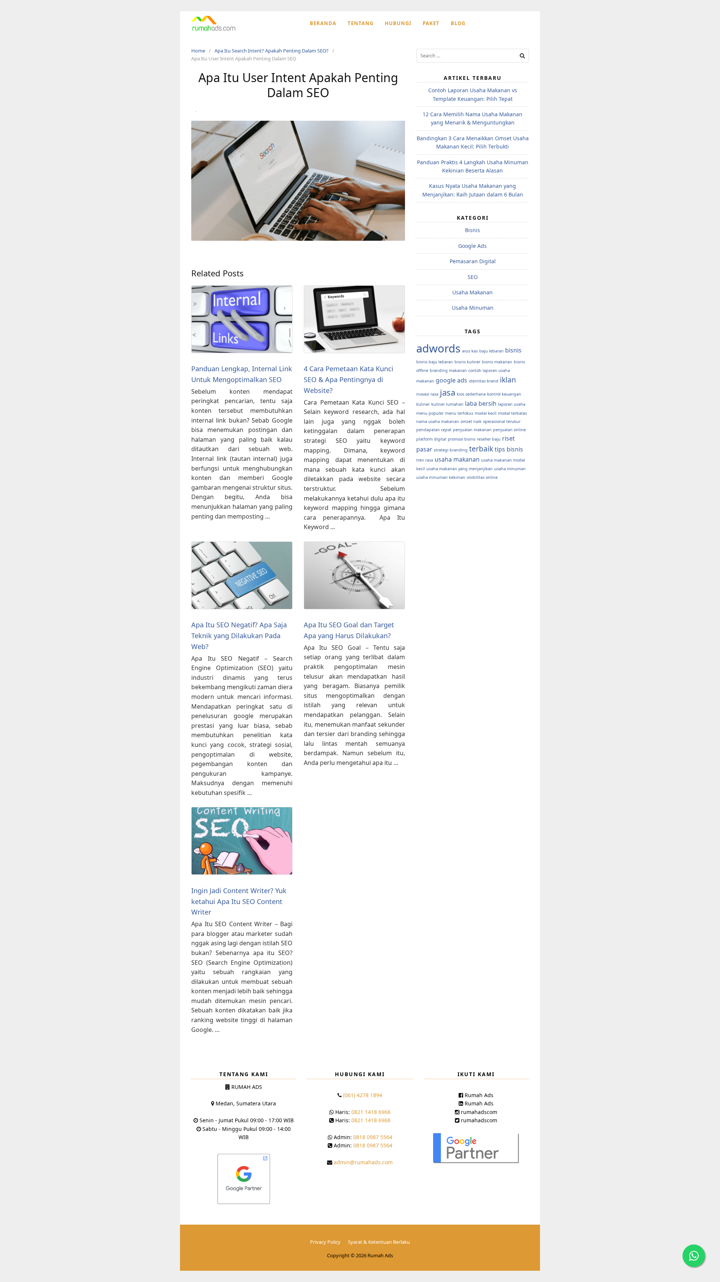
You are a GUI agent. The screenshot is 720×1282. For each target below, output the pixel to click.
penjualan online (509, 429)
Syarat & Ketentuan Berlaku (379, 1242)
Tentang (361, 23)
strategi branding (451, 450)
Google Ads (472, 245)
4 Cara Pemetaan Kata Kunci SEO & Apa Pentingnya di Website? (348, 379)
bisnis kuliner (467, 361)
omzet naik (471, 421)
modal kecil (485, 413)
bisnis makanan (497, 361)
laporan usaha (511, 404)
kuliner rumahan (447, 404)
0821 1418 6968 (370, 1112)
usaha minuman (510, 468)
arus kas (470, 351)
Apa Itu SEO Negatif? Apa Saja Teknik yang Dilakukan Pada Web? (239, 635)
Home (198, 50)
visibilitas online (482, 477)
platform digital (431, 439)
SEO (473, 276)
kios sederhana (471, 394)
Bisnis (472, 230)
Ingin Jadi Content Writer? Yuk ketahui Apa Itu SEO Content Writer (238, 901)
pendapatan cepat (434, 429)
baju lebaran (491, 351)
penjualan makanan (472, 429)
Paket (431, 23)
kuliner (423, 404)
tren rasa (424, 460)
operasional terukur (501, 421)
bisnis (513, 350)
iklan (508, 380)
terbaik (481, 449)
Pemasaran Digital (473, 261)
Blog (458, 23)
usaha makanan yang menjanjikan (459, 468)
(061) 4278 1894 (362, 1095)
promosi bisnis (462, 439)
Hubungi (398, 23)
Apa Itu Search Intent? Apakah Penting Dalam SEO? (271, 50)
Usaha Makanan (472, 292)
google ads (451, 380)
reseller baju (489, 439)
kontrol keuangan (504, 394)
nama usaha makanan (437, 421)
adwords (438, 348)
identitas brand (483, 381)
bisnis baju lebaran (434, 361)
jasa (447, 392)
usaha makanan (457, 459)
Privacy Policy (325, 1242)
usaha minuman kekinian (440, 477)
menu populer (430, 413)
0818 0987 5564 (372, 1137)
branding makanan (448, 370)
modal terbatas (512, 413)
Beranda (323, 23)
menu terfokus (459, 413)
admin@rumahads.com (363, 1162)
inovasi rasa (427, 394)
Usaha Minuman (473, 307)
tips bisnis (509, 449)
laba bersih (480, 403)
